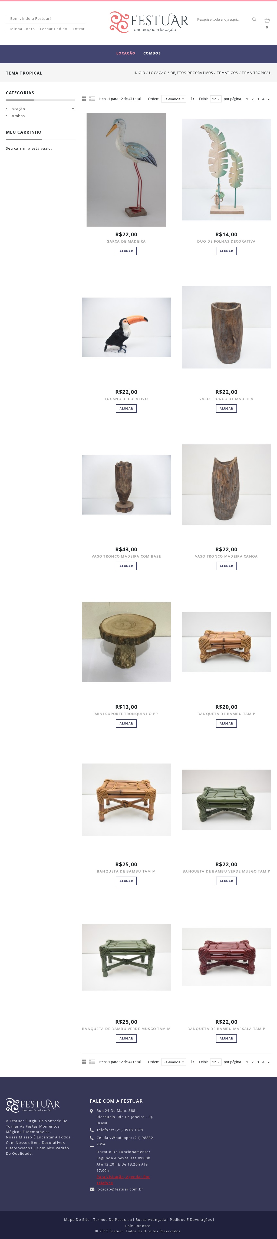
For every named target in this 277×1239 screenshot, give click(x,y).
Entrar (79, 28)
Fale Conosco (138, 1225)
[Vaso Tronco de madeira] (226, 327)
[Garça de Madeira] (126, 170)
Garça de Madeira (126, 241)
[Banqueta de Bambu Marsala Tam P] (226, 957)
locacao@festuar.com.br (120, 1189)
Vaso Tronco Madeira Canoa (226, 556)
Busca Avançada (151, 1219)
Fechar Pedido (54, 28)
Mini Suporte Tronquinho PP (126, 713)
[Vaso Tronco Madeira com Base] (126, 485)
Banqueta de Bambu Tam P (226, 713)
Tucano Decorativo (126, 398)
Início (139, 72)
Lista (92, 98)
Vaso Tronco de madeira (226, 398)
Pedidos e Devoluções (191, 1219)
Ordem (153, 98)
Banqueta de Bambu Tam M (126, 871)
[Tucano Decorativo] (126, 327)
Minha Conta (22, 28)
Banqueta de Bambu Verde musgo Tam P (226, 871)
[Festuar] (149, 22)
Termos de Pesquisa (112, 1219)
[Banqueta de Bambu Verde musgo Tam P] (226, 800)
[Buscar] (254, 20)
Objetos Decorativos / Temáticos (204, 72)
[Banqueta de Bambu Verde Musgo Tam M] (126, 957)
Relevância (171, 98)
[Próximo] (268, 98)
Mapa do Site (77, 1219)
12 (214, 98)
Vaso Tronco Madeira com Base (126, 556)
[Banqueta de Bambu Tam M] (126, 800)
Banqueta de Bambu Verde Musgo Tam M (126, 1028)
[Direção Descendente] (192, 98)
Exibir (203, 98)
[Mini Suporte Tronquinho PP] (126, 642)
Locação (158, 72)
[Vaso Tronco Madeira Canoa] (226, 485)
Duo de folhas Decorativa (226, 241)
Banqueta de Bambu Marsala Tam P (226, 1028)
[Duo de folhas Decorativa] (226, 170)
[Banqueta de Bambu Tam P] (226, 642)
